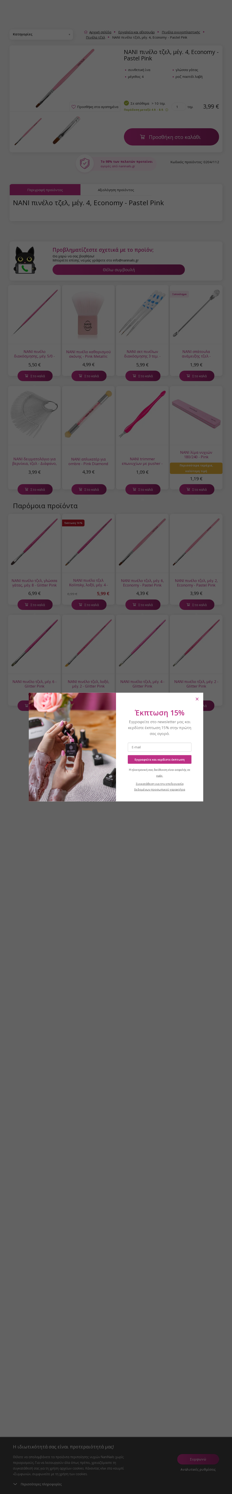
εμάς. (159, 775)
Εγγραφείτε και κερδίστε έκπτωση (160, 759)
